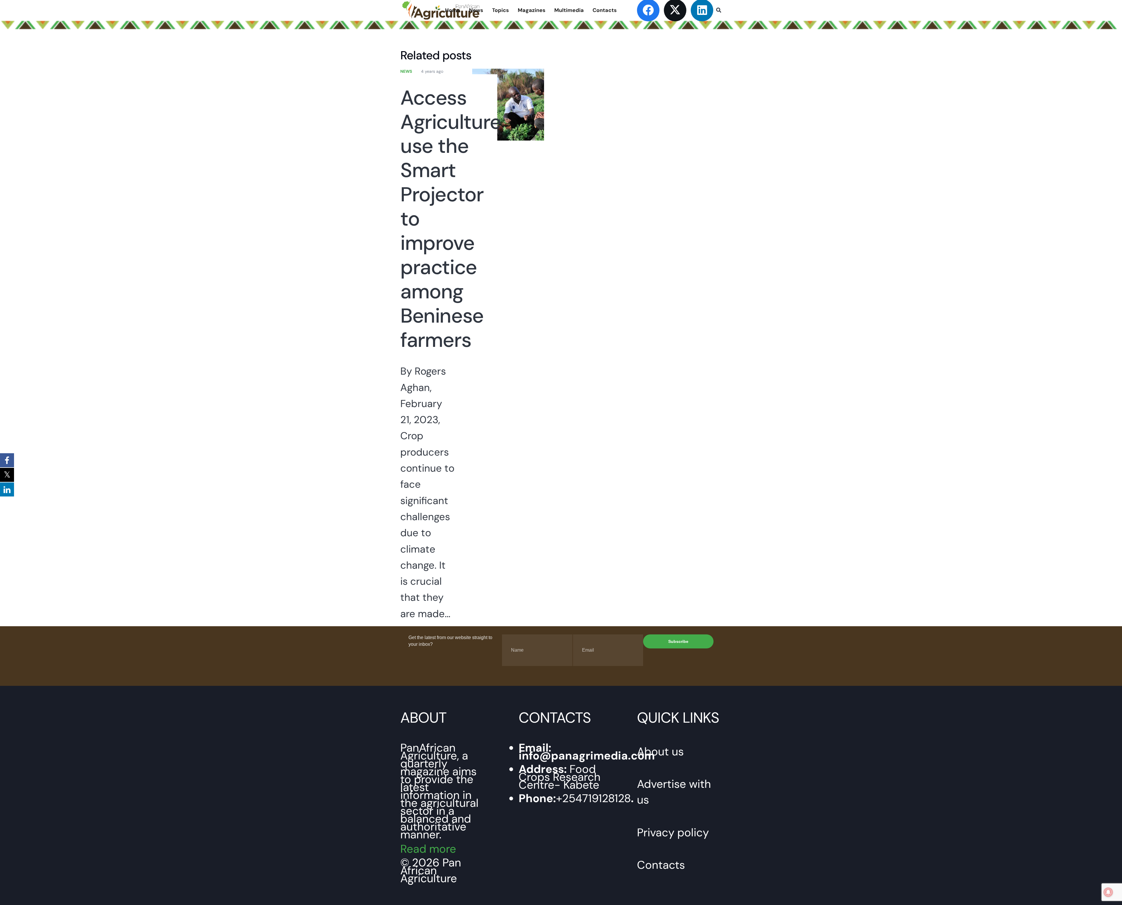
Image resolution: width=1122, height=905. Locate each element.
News (406, 71)
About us (660, 751)
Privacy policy (673, 832)
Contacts (661, 865)
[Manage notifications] (1108, 892)
